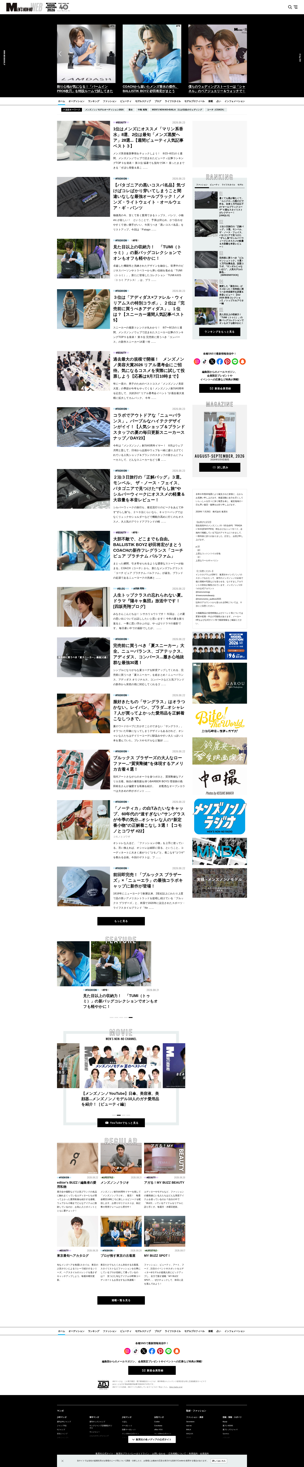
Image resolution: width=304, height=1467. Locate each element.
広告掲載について (177, 1453)
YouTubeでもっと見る (124, 1122)
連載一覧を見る (121, 1300)
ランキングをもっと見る (220, 331)
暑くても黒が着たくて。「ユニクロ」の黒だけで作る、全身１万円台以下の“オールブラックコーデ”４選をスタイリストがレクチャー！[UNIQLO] (231, 207)
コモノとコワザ (121, 836)
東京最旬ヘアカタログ (73, 1255)
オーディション (76, 101)
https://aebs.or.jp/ (175, 1387)
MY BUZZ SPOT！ (157, 1255)
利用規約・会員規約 (199, 1453)
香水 (131, 110)
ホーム (61, 101)
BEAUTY (122, 122)
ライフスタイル (173, 101)
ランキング (93, 101)
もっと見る (121, 921)
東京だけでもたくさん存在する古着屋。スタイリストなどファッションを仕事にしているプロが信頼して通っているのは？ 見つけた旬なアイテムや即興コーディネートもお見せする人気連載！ (120, 1272)
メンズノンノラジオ (115, 1182)
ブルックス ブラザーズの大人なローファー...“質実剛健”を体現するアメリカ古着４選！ (148, 763)
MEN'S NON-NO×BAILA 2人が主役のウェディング (177, 110)
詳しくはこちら (219, 1461)
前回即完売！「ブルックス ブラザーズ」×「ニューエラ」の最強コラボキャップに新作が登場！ (148, 880)
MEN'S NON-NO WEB (21, 7)
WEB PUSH (242, 361)
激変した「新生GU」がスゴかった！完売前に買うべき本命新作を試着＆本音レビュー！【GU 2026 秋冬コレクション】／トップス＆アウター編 (231, 295)
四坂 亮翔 (139, 588)
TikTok (204, 361)
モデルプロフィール (194, 101)
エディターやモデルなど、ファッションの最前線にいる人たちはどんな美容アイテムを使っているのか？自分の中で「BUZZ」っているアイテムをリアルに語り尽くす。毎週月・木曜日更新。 (164, 1199)
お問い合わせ (158, 1453)
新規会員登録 (223, 388)
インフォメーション (235, 101)
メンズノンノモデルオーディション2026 (104, 110)
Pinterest (227, 361)
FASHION (122, 178)
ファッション (110, 101)
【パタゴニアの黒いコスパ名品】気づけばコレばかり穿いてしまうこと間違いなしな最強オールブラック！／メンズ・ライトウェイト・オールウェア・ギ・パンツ (149, 196)
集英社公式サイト (104, 1453)
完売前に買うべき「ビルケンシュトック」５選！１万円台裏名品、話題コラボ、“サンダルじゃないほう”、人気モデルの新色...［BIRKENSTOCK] (231, 266)
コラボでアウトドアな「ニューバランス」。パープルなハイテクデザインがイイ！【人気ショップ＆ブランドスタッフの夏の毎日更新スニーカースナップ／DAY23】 (149, 426)
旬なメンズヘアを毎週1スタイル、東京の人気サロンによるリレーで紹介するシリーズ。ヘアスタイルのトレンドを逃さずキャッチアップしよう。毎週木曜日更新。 (77, 1272)
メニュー (297, 7)
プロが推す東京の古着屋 (118, 1255)
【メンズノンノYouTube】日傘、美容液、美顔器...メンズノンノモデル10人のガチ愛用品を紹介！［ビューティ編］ (120, 1098)
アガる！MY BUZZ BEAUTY (164, 1182)
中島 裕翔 (142, 110)
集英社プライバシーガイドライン (132, 1453)
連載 (210, 101)
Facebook (219, 361)
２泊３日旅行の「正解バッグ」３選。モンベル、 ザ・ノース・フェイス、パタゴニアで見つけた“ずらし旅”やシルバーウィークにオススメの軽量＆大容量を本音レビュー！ (149, 488)
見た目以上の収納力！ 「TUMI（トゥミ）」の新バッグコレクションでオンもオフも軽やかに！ (147, 252)
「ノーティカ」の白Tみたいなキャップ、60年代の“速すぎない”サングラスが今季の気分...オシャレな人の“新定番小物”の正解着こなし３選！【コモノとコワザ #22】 (149, 819)
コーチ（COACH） (216, 110)
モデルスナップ (143, 101)
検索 (289, 7)
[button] (60, 54)
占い (218, 101)
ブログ (158, 101)
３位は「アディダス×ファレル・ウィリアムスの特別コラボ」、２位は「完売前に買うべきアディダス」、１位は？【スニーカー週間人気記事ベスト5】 (149, 308)
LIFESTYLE (108, 1177)
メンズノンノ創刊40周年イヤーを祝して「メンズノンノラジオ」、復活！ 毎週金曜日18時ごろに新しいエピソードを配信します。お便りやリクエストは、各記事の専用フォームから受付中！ (121, 1199)
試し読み (222, 467)
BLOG (122, 588)
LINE (235, 361)
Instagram (197, 361)
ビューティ (125, 101)
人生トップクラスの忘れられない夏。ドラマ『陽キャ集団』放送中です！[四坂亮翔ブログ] (149, 601)
